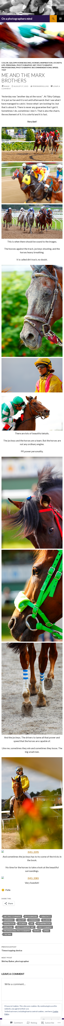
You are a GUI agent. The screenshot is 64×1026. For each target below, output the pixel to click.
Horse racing (24, 63)
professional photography (16, 67)
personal (8, 927)
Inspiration (46, 63)
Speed (55, 67)
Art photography (12, 916)
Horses (35, 63)
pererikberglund (40, 86)
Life (3, 65)
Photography (44, 65)
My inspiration (44, 923)
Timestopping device (11, 949)
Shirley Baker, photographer (15, 959)
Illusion (46, 920)
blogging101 (31, 916)
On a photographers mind (16, 18)
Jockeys (57, 63)
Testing (7, 934)
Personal (11, 65)
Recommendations (42, 67)
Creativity (46, 916)
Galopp (13, 63)
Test (3, 70)
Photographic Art (26, 65)
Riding (37, 931)
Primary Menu (60, 18)
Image (7, 86)
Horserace (34, 920)
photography (45, 927)
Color (4, 63)
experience (9, 920)
